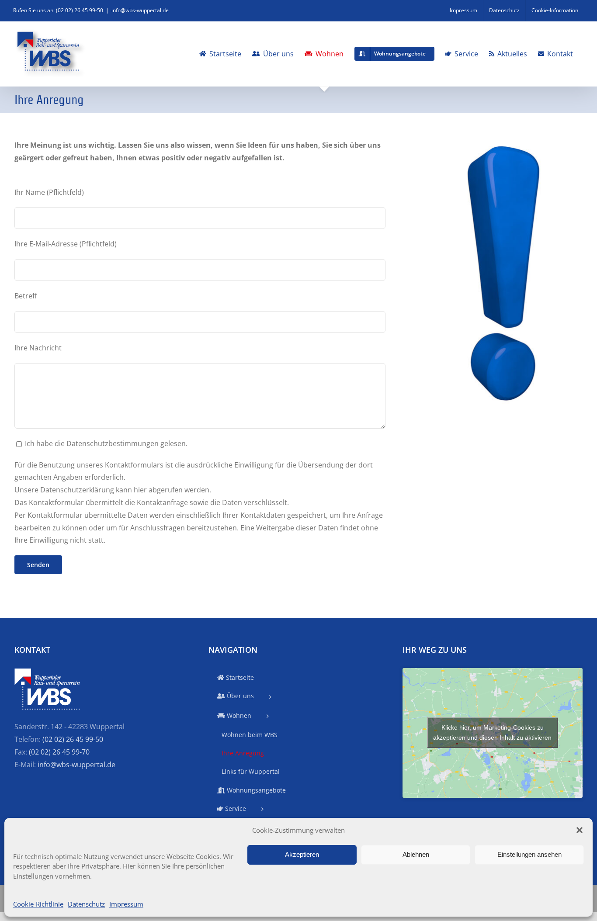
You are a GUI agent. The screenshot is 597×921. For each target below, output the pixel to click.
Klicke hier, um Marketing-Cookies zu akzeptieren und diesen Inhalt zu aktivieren (492, 732)
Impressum (126, 904)
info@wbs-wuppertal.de (140, 10)
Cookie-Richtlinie (38, 904)
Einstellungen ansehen (529, 854)
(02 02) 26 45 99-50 (72, 739)
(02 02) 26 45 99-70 (59, 752)
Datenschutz (86, 904)
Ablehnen (416, 854)
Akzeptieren (302, 854)
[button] (579, 830)
